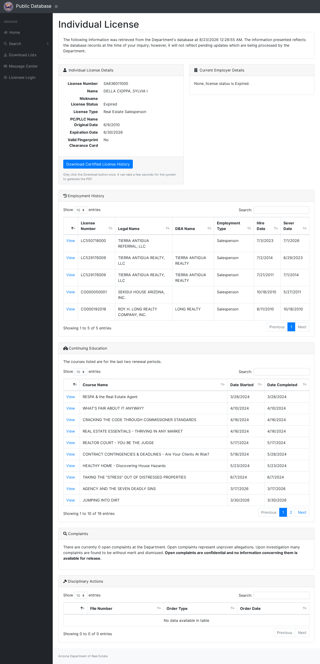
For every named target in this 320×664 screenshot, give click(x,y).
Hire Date (261, 226)
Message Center (23, 66)
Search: (245, 210)
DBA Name (185, 228)
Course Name (95, 384)
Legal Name (129, 228)
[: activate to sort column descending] (70, 226)
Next (302, 512)
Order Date (250, 608)
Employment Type (228, 226)
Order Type (177, 608)
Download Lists (22, 55)
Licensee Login (22, 77)
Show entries (81, 209)
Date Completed (282, 384)
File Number (101, 608)
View (70, 240)
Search (15, 43)
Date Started (241, 384)
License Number (88, 226)
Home (14, 32)
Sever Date (288, 226)
